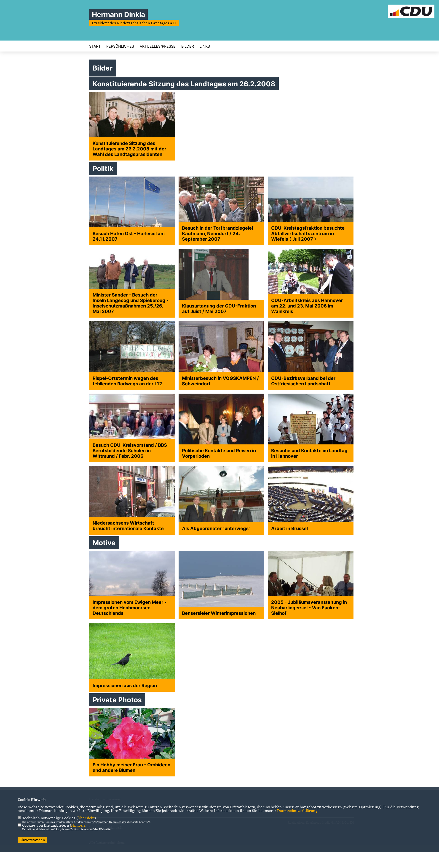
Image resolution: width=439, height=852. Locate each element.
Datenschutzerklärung (297, 810)
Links (205, 46)
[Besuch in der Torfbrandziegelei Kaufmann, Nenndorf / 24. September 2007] (221, 211)
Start (95, 46)
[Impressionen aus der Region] (132, 657)
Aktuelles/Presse (158, 46)
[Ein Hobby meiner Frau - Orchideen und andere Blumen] (132, 742)
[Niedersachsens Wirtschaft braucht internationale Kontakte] (132, 500)
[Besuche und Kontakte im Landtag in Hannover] (310, 428)
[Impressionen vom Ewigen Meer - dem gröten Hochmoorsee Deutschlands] (132, 585)
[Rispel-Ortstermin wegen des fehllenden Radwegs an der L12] (132, 355)
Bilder (187, 46)
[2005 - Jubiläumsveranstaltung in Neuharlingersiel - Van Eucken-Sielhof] (310, 585)
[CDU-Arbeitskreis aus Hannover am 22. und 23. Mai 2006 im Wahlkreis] (310, 283)
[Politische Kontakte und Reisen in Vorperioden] (221, 428)
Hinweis (78, 825)
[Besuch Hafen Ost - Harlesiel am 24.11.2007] (132, 211)
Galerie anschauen (110, 394)
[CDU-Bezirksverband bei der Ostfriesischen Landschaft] (310, 355)
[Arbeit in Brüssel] (310, 500)
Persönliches (120, 46)
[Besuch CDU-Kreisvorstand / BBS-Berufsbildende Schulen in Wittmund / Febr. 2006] (132, 428)
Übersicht (86, 818)
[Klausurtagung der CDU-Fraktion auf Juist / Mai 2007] (221, 283)
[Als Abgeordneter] (221, 500)
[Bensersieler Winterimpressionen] (221, 585)
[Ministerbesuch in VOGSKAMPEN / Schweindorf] (221, 355)
